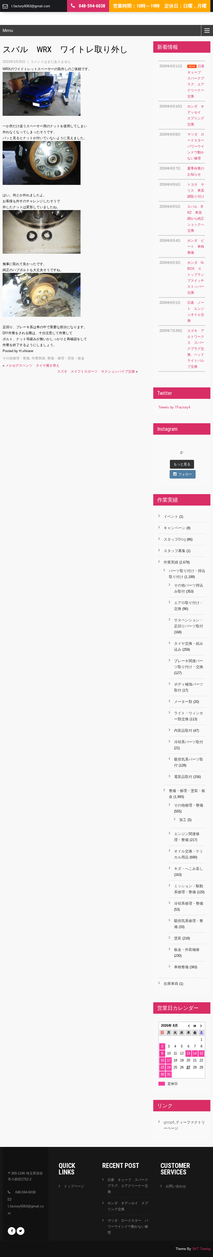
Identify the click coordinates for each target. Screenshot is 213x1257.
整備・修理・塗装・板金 (65, 358)
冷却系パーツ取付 (188, 742)
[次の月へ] (201, 1026)
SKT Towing (201, 1249)
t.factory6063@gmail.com (30, 6)
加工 (183, 820)
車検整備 (181, 967)
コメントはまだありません (50, 62)
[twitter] (20, 1231)
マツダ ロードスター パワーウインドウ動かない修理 (128, 1226)
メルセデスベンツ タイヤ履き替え (32, 365)
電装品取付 (183, 777)
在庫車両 (171, 984)
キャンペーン (174, 528)
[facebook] (12, 1231)
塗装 (177, 938)
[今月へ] (195, 1026)
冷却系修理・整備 (188, 903)
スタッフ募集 (174, 551)
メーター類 (183, 702)
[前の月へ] (188, 1026)
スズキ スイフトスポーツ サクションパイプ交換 (96, 371)
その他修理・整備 (16, 358)
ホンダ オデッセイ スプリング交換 (128, 1206)
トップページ (74, 1186)
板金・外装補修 (186, 949)
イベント (171, 516)
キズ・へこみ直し (188, 868)
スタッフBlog (175, 539)
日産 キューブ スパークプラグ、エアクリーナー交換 (128, 1186)
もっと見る (182, 464)
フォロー (185, 474)
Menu (8, 30)
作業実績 (38, 358)
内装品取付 (183, 730)
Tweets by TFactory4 (174, 407)
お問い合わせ (176, 1186)
